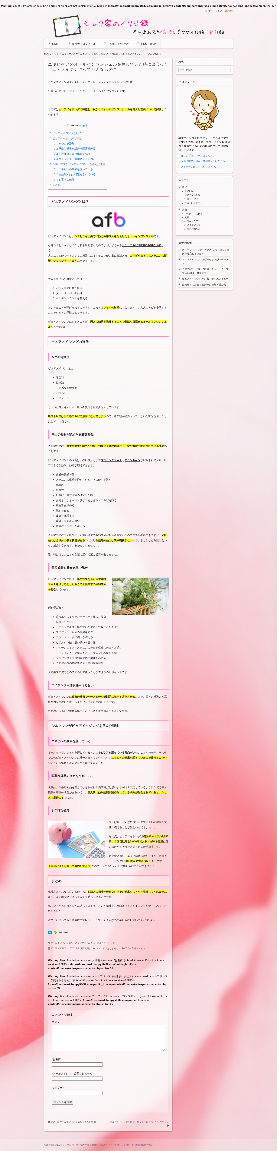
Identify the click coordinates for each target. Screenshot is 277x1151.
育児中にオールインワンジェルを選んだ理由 (73, 1122)
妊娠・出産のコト (193, 203)
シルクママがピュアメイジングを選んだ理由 (77, 164)
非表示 (84, 125)
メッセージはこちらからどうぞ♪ (199, 166)
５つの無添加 (64, 143)
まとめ (55, 184)
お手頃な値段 (64, 179)
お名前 (56, 1059)
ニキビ (91, 942)
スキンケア (80, 942)
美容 (134, 948)
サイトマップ (215, 10)
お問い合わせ (148, 44)
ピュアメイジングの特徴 (65, 138)
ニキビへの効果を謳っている (73, 169)
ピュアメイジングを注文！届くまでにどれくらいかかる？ (139, 1122)
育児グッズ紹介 (192, 195)
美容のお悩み (193, 229)
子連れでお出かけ (118, 44)
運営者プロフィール (84, 44)
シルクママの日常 (193, 213)
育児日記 (189, 191)
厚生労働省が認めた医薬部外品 (75, 148)
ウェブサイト (60, 1087)
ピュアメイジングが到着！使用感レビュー (205, 278)
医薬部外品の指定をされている (75, 174)
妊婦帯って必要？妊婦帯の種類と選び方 (204, 284)
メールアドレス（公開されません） (73, 1073)
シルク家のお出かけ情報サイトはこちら (203, 161)
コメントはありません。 (108, 948)
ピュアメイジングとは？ (65, 133)
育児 (184, 187)
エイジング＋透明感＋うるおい (75, 158)
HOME (56, 44)
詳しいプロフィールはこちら (197, 155)
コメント (57, 1021)
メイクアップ (193, 225)
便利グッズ (192, 198)
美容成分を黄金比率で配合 (72, 153)
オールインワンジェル (62, 942)
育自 (127, 948)
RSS (230, 10)
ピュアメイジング (74, 91)
